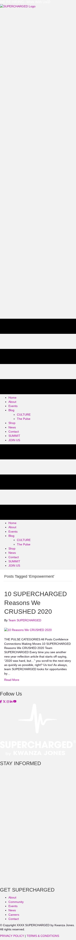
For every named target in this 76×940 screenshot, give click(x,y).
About (12, 897)
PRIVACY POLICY (12, 935)
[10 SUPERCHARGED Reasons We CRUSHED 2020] (28, 629)
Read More (11, 679)
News (12, 910)
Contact (13, 918)
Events (13, 906)
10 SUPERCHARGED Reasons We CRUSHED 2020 (35, 602)
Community (16, 902)
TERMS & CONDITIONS (43, 935)
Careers (13, 914)
